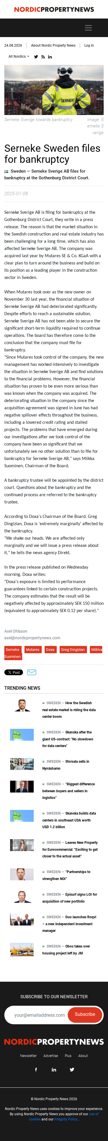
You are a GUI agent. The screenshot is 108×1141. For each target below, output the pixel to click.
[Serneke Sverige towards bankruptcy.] (54, 89)
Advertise (50, 1056)
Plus (68, 1056)
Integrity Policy (65, 1119)
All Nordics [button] (17, 56)
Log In (89, 45)
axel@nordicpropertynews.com (32, 638)
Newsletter (28, 1056)
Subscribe (85, 1014)
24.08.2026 (13, 45)
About (83, 1056)
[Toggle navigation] (88, 27)
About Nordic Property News (53, 45)
